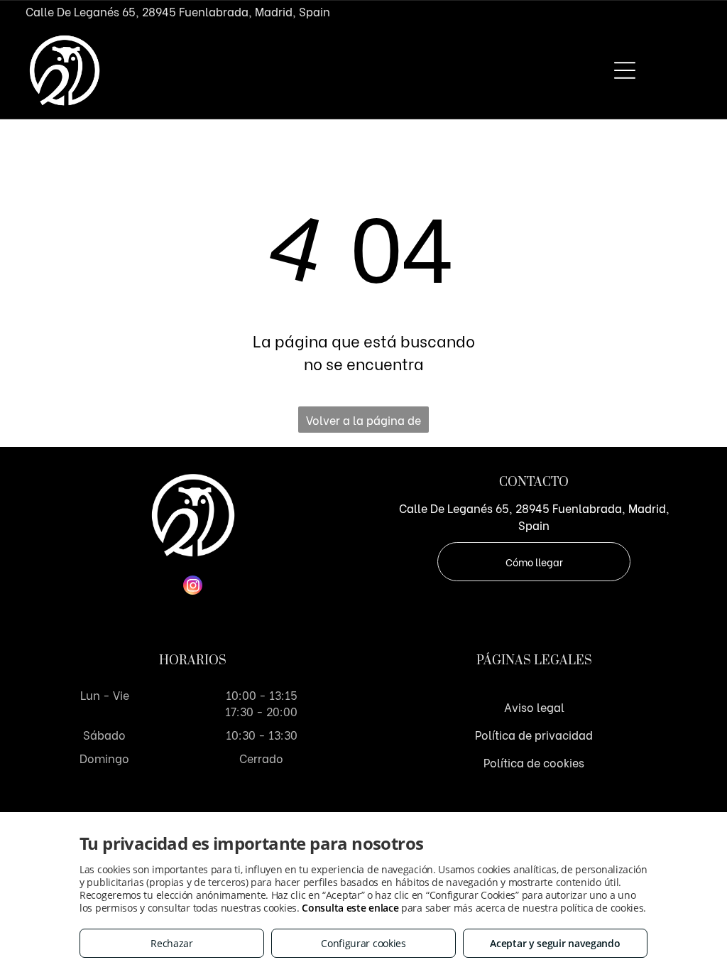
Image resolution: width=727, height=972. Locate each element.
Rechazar (172, 943)
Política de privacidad (534, 734)
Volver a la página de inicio (363, 422)
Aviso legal (534, 706)
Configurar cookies (363, 943)
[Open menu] (624, 70)
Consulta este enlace (350, 907)
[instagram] (192, 587)
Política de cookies (533, 762)
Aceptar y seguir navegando (555, 943)
